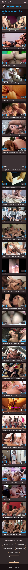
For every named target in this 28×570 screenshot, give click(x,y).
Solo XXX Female (14, 552)
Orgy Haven (9, 2)
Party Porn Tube (20, 548)
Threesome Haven (14, 557)
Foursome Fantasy (8, 544)
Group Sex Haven (8, 548)
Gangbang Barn (20, 544)
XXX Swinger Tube (14, 561)
